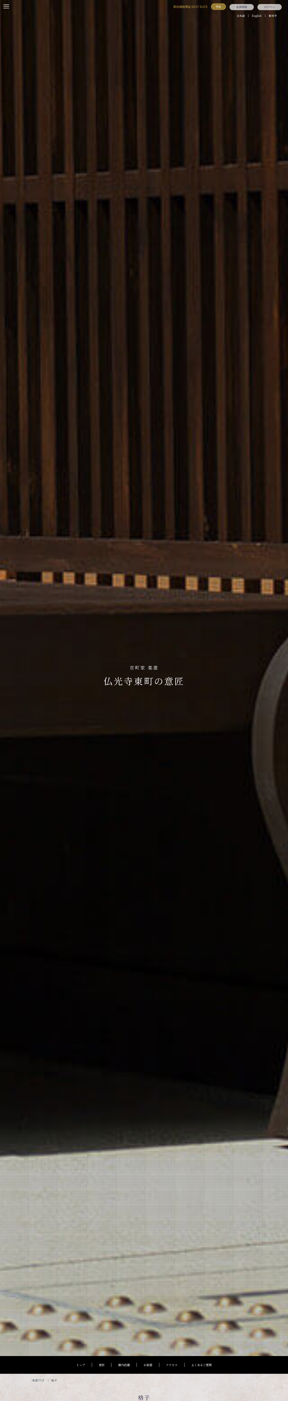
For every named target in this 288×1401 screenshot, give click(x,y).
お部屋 (148, 1365)
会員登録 (241, 7)
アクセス (172, 1365)
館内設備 (124, 1365)
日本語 (241, 16)
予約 (218, 7)
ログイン (269, 7)
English (257, 16)
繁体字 (273, 16)
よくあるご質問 (201, 1365)
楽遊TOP (38, 1380)
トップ (80, 1365)
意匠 (102, 1365)
